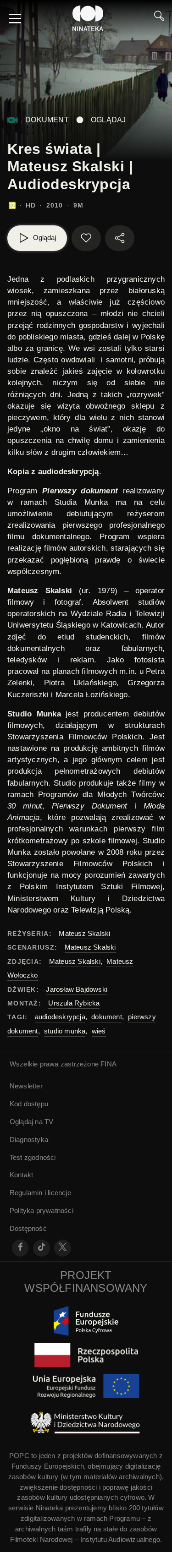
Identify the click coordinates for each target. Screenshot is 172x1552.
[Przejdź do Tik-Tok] (41, 1248)
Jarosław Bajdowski (76, 989)
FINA (108, 1064)
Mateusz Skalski (84, 933)
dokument (106, 1017)
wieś (99, 1031)
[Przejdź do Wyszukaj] (159, 18)
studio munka (64, 1031)
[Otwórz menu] (15, 18)
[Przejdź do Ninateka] (88, 18)
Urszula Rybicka (74, 1003)
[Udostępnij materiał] (119, 238)
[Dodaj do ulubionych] (86, 238)
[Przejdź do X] (62, 1248)
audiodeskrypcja (60, 1017)
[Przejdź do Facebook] (20, 1248)
